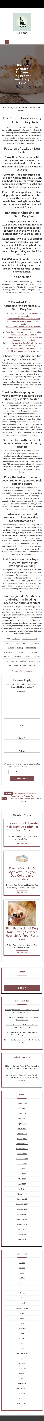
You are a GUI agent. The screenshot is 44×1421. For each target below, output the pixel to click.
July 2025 (22, 1169)
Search (22, 972)
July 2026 (22, 1109)
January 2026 (22, 1139)
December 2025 (22, 1144)
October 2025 (22, 1154)
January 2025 (22, 1199)
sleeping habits (34, 661)
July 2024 (22, 1229)
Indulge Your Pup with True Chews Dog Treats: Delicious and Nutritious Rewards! (22, 1077)
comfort (25, 643)
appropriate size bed (29, 639)
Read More (22, 843)
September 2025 (22, 1159)
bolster (17, 643)
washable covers (20, 665)
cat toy (22, 1278)
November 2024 (22, 1209)
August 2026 (22, 1103)
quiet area (36, 656)
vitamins (22, 1393)
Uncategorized (26, 671)
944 (6, 1066)
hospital (22, 1318)
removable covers (10, 661)
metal (22, 1333)
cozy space (35, 643)
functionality (8, 652)
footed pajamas (22, 1308)
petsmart (22, 1373)
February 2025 (22, 1194)
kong (22, 1323)
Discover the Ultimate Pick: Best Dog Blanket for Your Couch (22, 826)
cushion (11, 648)
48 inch (22, 1263)
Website (22, 751)
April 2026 (22, 1124)
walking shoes (22, 1403)
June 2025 (22, 1174)
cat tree (22, 1283)
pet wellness (17, 656)
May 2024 (22, 1239)
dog (22, 1298)
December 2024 (22, 1204)
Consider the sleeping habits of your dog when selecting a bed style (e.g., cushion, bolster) (24, 321)
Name (22, 725)
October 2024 (22, 1214)
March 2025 (22, 1189)
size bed (23, 661)
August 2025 (22, 1164)
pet (22, 1358)
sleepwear (22, 1383)
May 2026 (22, 1119)
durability (20, 648)
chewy (22, 1288)
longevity (7, 656)
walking (22, 1398)
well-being (32, 665)
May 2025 (22, 1179)
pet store (22, 1363)
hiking (22, 1313)
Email (22, 738)
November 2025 (22, 1149)
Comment (22, 691)
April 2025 (22, 1184)
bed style (8, 643)
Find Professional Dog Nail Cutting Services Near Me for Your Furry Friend (22, 933)
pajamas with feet (22, 1353)
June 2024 (22, 1234)
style (9, 665)
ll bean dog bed (34, 652)
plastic (22, 1378)
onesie (22, 1348)
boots (22, 1273)
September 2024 (22, 1219)
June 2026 (22, 1114)
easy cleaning (31, 648)
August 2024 (22, 1224)
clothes (22, 1293)
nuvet (22, 1343)
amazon (22, 1268)
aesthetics (16, 639)
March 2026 (22, 1129)
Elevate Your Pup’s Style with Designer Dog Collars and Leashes (22, 873)
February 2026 (22, 1134)
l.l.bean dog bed (20, 652)
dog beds (22, 1303)
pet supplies (22, 1368)
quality (27, 656)
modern (22, 1338)
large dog (22, 1328)
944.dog (22, 33)
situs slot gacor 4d (13, 1075)
